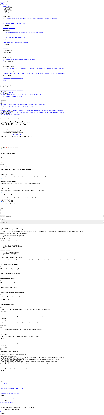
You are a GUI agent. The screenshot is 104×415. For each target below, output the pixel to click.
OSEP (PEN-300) (21, 94)
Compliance (5, 60)
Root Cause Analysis (29, 106)
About (4, 79)
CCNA (1, 101)
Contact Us (2, 2)
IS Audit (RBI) (15, 73)
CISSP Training (3, 92)
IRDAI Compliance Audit (23, 73)
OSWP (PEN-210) (14, 94)
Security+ (2, 99)
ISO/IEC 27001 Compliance (8, 68)
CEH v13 (2, 90)
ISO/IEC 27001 (10, 92)
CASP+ (21, 99)
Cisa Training (13, 393)
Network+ (18, 99)
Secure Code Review (4, 106)
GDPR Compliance (54, 68)
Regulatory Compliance (7, 73)
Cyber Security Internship (29, 87)
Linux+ (14, 99)
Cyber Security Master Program (6, 87)
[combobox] (3, 216)
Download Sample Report (16, 134)
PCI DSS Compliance (46, 68)
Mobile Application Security (22, 104)
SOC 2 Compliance (38, 68)
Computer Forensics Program (18, 87)
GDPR (17, 397)
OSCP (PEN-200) (7, 94)
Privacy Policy (3, 388)
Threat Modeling (21, 106)
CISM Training (9, 96)
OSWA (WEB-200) (29, 94)
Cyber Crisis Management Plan (9, 78)
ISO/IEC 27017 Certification (19, 68)
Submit (52, 225)
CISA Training (3, 96)
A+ (12, 99)
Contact (4, 80)
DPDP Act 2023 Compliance (60, 73)
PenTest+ (6, 99)
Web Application (5, 397)
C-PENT (6, 90)
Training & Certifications (7, 6)
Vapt (1, 397)
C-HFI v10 (14, 90)
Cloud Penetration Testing (32, 104)
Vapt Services (5, 48)
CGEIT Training (15, 96)
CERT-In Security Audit (42, 73)
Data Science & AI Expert (49, 87)
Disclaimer (16, 388)
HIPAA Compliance (62, 68)
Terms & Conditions (10, 388)
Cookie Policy (21, 388)
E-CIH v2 (10, 90)
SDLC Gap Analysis (19, 78)
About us (2, 383)
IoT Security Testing (41, 104)
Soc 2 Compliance (12, 397)
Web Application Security (11, 104)
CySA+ (9, 99)
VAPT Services (3, 104)
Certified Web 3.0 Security (39, 87)
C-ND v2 (18, 90)
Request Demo (4, 402)
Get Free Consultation (5, 134)
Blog (5, 383)
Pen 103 (2, 94)
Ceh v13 (2, 393)
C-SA (21, 90)
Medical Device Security (13, 106)
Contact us (8, 383)
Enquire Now (4, 82)
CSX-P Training (22, 96)
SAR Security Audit (51, 73)
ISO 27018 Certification (29, 68)
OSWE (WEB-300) (37, 94)
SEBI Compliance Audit (32, 73)
